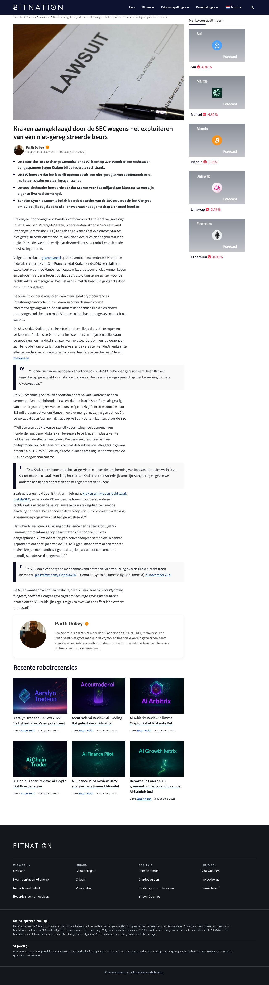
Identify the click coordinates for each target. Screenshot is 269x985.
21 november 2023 (158, 575)
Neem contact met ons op (31, 879)
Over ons (19, 871)
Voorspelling (84, 888)
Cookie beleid (210, 888)
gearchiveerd (51, 257)
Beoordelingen (205, 7)
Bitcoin (197, 162)
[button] (252, 7)
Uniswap (198, 209)
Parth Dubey (69, 624)
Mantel (196, 114)
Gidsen (146, 7)
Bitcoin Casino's (149, 896)
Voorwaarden (211, 871)
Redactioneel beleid (26, 888)
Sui (193, 67)
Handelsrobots (149, 871)
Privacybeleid (210, 879)
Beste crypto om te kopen (156, 888)
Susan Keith (27, 730)
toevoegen (21, 358)
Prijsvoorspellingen (173, 7)
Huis (132, 7)
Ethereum (199, 257)
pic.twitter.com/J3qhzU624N (55, 575)
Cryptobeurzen (149, 879)
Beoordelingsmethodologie (31, 896)
